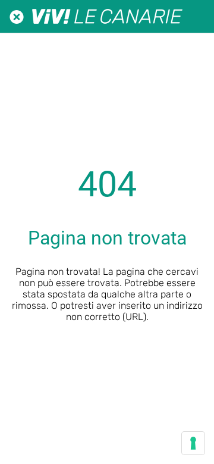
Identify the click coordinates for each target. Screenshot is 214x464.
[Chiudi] (17, 17)
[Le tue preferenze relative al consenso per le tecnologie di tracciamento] (193, 443)
